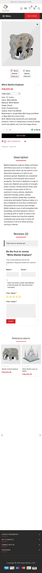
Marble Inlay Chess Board (39, 85)
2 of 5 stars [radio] (10, 297)
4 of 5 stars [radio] (17, 297)
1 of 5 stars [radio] (7, 297)
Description (21, 157)
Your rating (11, 293)
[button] (37, 24)
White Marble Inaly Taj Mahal (36, 85)
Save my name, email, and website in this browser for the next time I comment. (20, 285)
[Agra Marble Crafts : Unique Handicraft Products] (5, 8)
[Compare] (25, 8)
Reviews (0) (21, 233)
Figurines (12, 146)
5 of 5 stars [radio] (20, 297)
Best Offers (32, 16)
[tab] (21, 157)
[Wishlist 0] (29, 8)
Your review (11, 301)
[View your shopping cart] (34, 8)
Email (24, 270)
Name (9, 270)
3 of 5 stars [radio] (13, 297)
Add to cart (21, 136)
